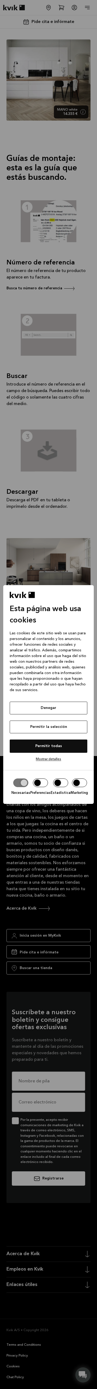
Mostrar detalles (48, 759)
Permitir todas (48, 746)
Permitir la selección (48, 727)
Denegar (48, 708)
